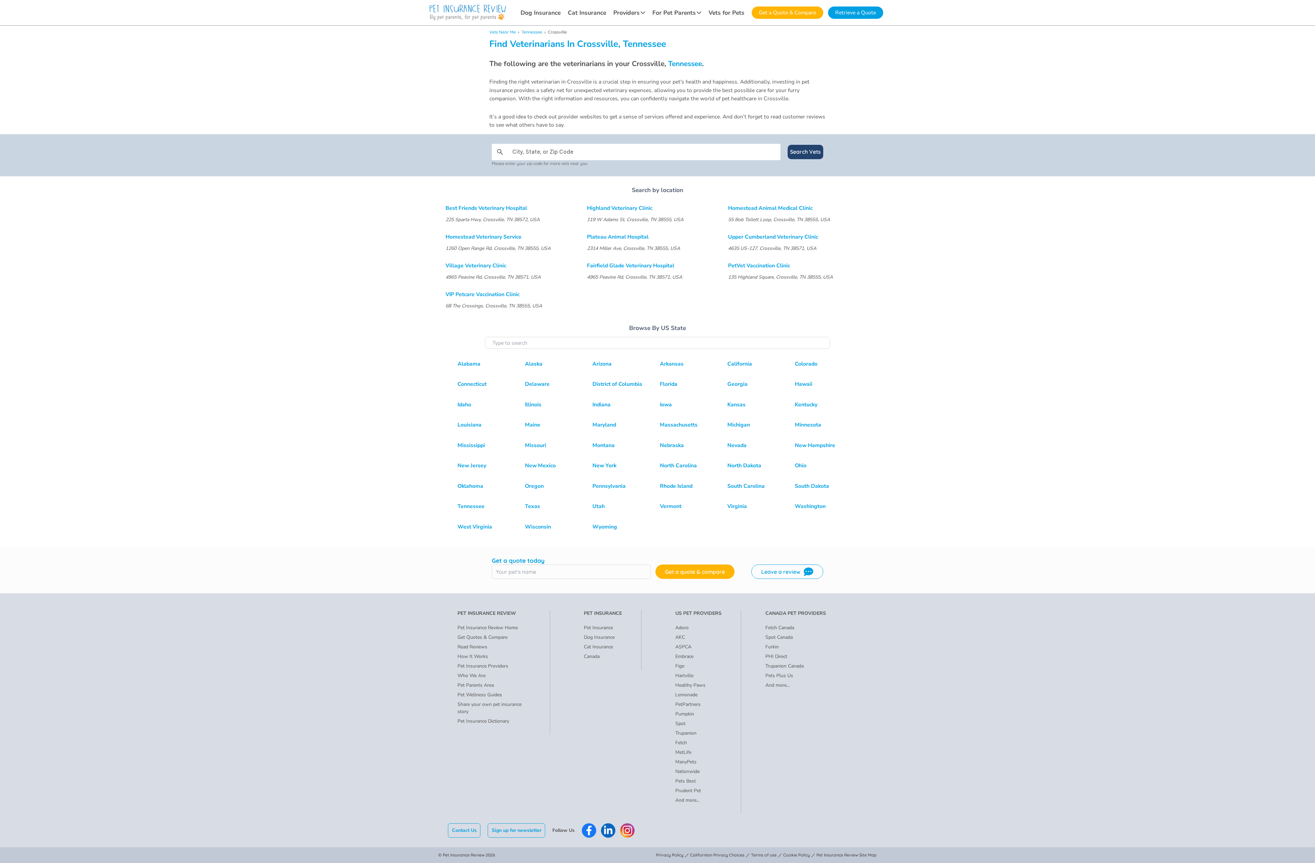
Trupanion (686, 733)
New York (604, 465)
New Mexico (540, 465)
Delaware (537, 384)
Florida (668, 384)
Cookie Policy (796, 855)
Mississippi (471, 445)
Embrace (684, 656)
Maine (532, 425)
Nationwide (687, 771)
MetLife (683, 752)
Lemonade (686, 694)
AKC (680, 637)
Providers (626, 13)
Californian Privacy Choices (717, 855)
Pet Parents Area (476, 685)
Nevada (737, 445)
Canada (592, 656)
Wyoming (604, 527)
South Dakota (812, 486)
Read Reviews (472, 647)
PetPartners (688, 704)
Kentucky (806, 404)
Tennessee (532, 32)
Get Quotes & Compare (483, 637)
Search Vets (805, 151)
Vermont (670, 506)
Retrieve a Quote (855, 12)
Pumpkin (684, 714)
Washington (810, 506)
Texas (532, 506)
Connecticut (472, 384)
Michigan (738, 425)
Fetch (681, 742)
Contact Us (464, 830)
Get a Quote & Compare (787, 12)
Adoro (682, 627)
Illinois (533, 404)
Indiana (601, 404)
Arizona (602, 364)
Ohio (800, 465)
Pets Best (685, 781)
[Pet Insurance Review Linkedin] (608, 830)
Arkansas (672, 364)
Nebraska (672, 445)
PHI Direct (776, 656)
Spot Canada (779, 637)
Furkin (772, 647)
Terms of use (764, 855)
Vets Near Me (502, 32)
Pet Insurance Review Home (488, 627)
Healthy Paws (690, 685)
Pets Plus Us (779, 675)
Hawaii (803, 384)
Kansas (736, 404)
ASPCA (683, 647)
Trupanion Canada (784, 666)
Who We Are (472, 675)
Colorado (806, 364)
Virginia (737, 506)
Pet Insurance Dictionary (483, 721)
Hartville (684, 675)
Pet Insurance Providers (483, 666)
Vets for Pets (726, 13)
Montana (603, 445)
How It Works (473, 656)
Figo (680, 666)
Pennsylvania (609, 486)
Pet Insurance (598, 627)
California (739, 364)
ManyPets (686, 762)
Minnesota (808, 425)
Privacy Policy (670, 855)
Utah (598, 506)
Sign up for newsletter (516, 830)
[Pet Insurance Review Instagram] (627, 830)
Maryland (604, 425)
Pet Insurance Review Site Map (846, 855)
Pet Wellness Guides (480, 694)
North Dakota (744, 465)
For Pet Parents (674, 13)
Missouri (535, 445)
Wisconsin (538, 527)
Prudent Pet (688, 790)
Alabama (469, 364)
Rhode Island (676, 486)
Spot (680, 723)
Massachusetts (679, 425)
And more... (687, 800)
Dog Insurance (541, 13)
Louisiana (469, 425)
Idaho (464, 404)
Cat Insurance (587, 13)
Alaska (533, 364)
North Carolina (678, 465)
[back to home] (467, 13)
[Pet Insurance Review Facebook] (589, 830)
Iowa (666, 404)
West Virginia (475, 527)
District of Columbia (617, 384)
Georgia (737, 384)
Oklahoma (470, 486)
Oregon (534, 486)
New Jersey (472, 465)
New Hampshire (815, 445)
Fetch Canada (779, 627)
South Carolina (746, 486)
